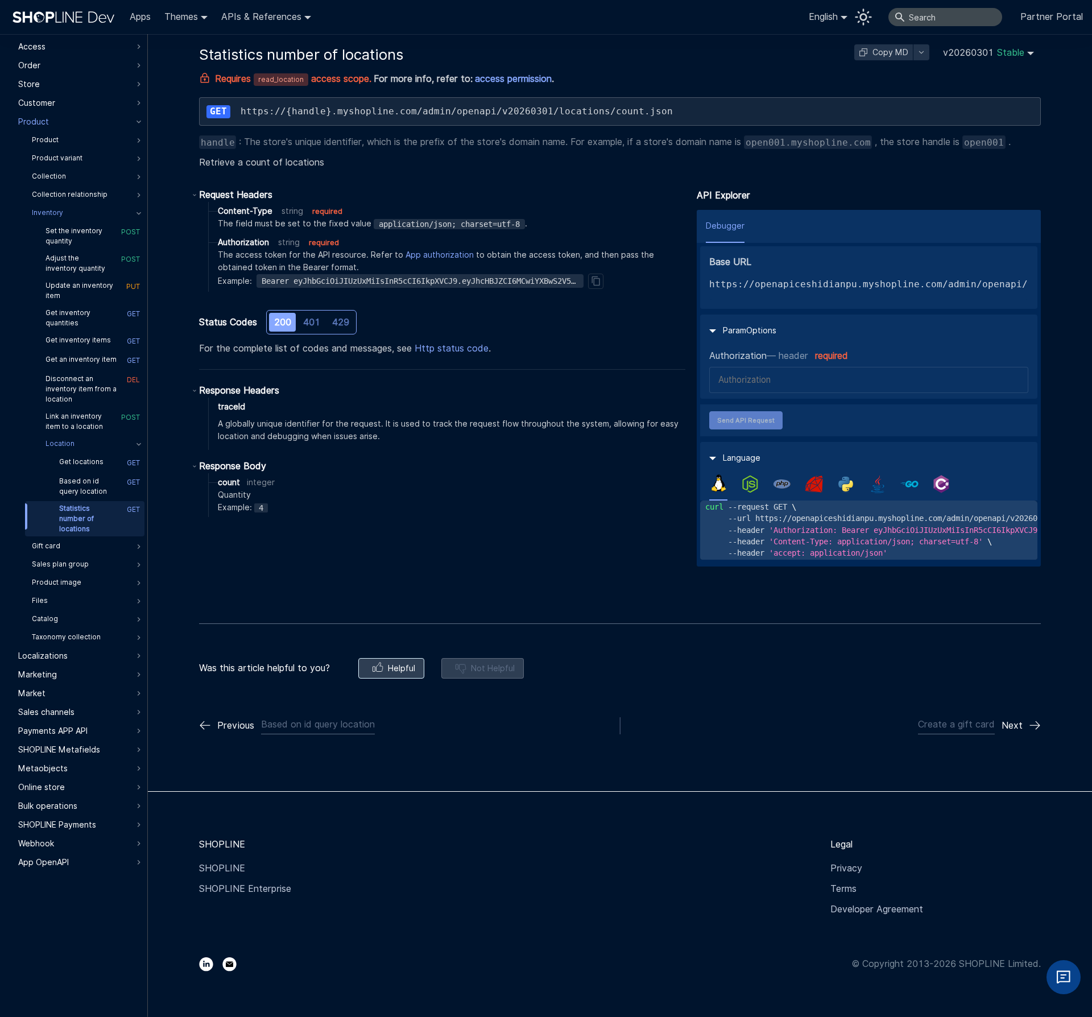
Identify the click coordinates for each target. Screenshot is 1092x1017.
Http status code (452, 348)
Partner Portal (1051, 16)
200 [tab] (282, 322)
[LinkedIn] (210, 963)
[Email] (234, 963)
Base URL (730, 262)
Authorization (738, 355)
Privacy (846, 868)
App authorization (440, 254)
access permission (513, 78)
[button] (988, 52)
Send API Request (746, 420)
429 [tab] (340, 322)
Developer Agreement (876, 909)
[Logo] (66, 17)
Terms (843, 888)
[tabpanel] (868, 530)
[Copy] (595, 281)
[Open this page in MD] (921, 52)
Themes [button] (181, 16)
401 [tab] (311, 322)
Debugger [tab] (725, 225)
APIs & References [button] (261, 16)
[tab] (718, 483)
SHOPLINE (222, 868)
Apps (140, 16)
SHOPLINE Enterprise (245, 888)
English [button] (823, 16)
